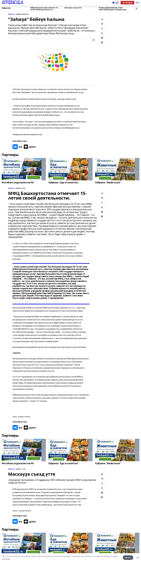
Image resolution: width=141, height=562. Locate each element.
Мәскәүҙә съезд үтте (73, 8)
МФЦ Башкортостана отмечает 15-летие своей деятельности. (44, 8)
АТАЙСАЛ (12, 2)
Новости (6, 8)
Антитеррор (127, 3)
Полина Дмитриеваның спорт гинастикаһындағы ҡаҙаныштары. (113, 8)
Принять (128, 557)
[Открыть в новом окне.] (17, 146)
